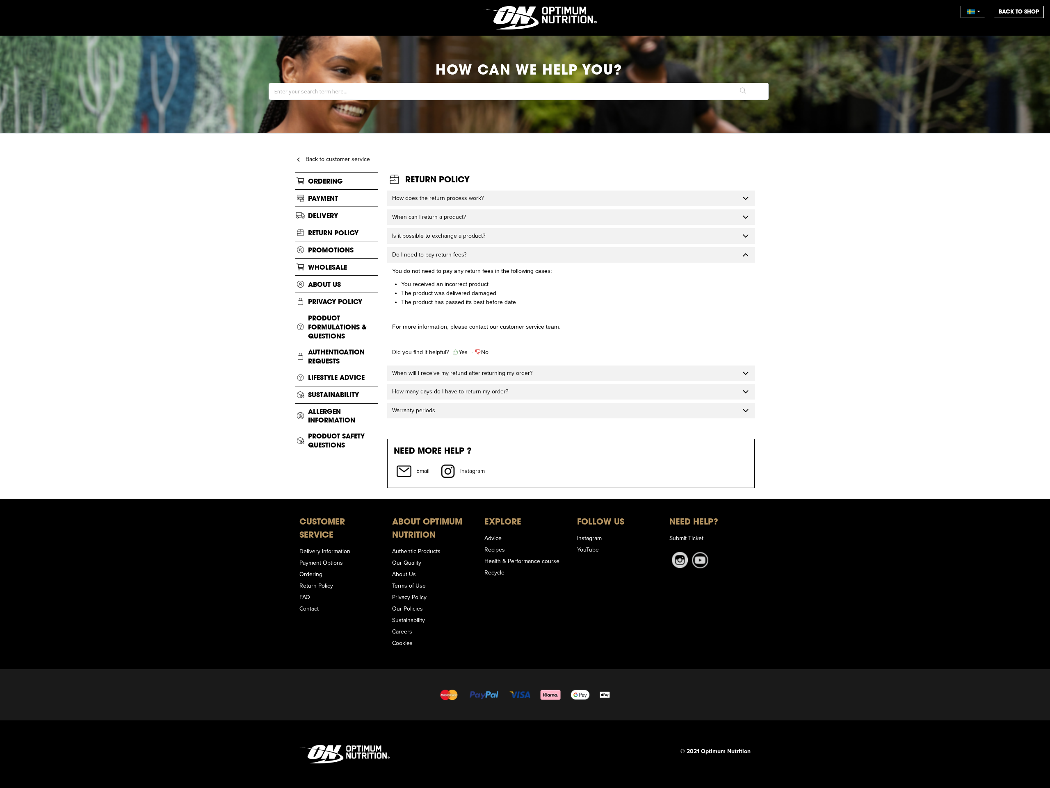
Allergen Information (331, 416)
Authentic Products (416, 551)
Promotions (331, 249)
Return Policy (333, 232)
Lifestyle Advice (336, 377)
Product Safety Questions (336, 440)
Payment (323, 198)
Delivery (323, 215)
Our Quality (406, 563)
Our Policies (407, 608)
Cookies (402, 643)
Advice (493, 538)
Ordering (325, 181)
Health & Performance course (521, 561)
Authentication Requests (336, 356)
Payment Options (321, 563)
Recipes (494, 549)
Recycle (494, 572)
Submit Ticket (686, 538)
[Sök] (743, 91)
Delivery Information (324, 551)
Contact (309, 608)
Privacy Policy (335, 301)
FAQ (304, 597)
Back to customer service (338, 159)
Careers (402, 631)
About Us (324, 284)
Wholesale (327, 267)
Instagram (589, 538)
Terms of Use (409, 585)
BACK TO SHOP (1019, 11)
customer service (522, 326)
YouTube (588, 549)
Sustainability (333, 394)
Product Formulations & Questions (337, 326)
